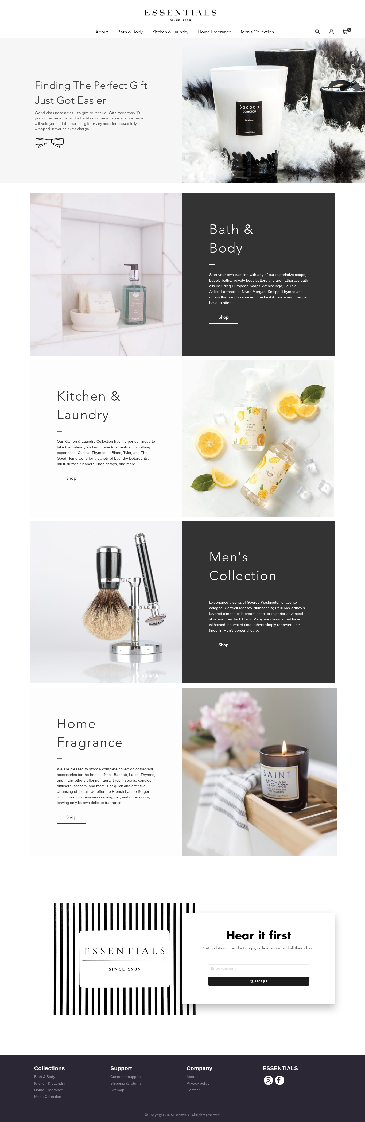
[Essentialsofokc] (180, 13)
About (101, 31)
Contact (193, 1090)
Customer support (125, 1076)
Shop (224, 317)
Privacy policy (198, 1083)
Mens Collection (47, 1096)
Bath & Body (130, 31)
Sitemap (117, 1090)
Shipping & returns (126, 1083)
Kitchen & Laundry (170, 31)
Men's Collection (257, 31)
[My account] (331, 32)
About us (194, 1076)
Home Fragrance (214, 31)
